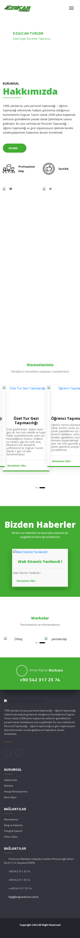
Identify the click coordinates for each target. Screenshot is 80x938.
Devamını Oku (17, 461)
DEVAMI (13, 148)
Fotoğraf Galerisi (13, 831)
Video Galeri (11, 837)
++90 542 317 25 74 (20, 888)
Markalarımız (11, 819)
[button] (37, 487)
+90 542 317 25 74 (40, 679)
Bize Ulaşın (10, 797)
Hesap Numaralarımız (16, 791)
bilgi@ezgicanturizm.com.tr (24, 897)
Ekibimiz (8, 786)
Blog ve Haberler (13, 825)
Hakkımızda (10, 780)
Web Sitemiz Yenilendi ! (40, 561)
